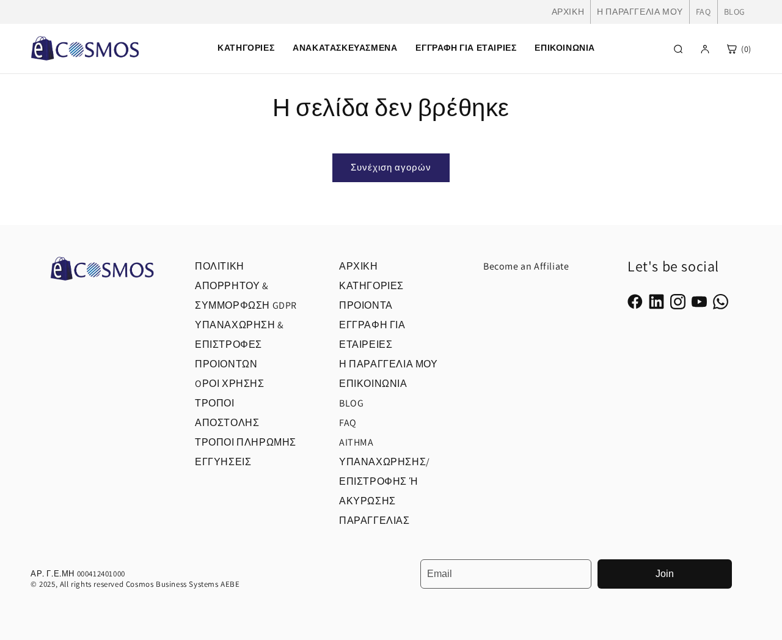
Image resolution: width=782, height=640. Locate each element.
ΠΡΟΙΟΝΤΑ (366, 305)
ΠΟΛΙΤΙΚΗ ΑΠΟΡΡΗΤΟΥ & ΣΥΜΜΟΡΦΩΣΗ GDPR (246, 286)
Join (665, 573)
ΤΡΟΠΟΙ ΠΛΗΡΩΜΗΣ (245, 442)
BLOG (734, 11)
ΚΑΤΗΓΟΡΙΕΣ (371, 285)
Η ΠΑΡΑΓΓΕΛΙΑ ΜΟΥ (640, 11)
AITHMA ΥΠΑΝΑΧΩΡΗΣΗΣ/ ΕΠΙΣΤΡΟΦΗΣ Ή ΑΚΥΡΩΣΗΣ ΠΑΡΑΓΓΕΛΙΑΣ (384, 481)
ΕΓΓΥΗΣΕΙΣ (223, 461)
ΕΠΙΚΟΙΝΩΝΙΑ (565, 47)
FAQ (703, 11)
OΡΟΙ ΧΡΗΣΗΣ (230, 383)
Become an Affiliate (526, 266)
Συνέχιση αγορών (391, 167)
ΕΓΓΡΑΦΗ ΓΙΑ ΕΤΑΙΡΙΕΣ (465, 47)
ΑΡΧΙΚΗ (568, 11)
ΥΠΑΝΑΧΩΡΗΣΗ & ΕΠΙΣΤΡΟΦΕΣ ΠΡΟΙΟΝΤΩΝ (239, 344)
